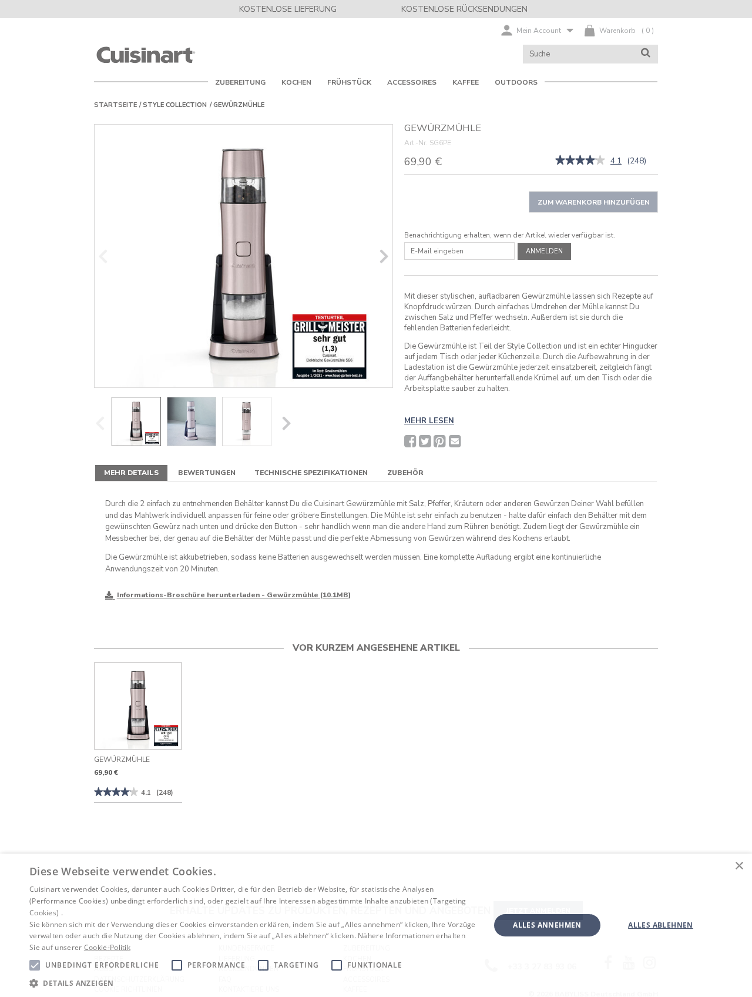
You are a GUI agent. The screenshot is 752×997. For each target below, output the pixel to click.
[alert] (376, 925)
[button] (252, 982)
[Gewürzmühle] (243, 256)
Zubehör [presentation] (405, 472)
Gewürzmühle (122, 759)
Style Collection (175, 105)
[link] (580, 161)
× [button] (738, 866)
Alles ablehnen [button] (660, 925)
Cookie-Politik (107, 947)
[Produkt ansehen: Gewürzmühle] (138, 706)
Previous (103, 256)
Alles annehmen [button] (547, 925)
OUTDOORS (516, 82)
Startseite (115, 105)
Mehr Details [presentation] (131, 472)
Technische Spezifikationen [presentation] (311, 472)
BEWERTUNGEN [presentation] (207, 472)
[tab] (131, 473)
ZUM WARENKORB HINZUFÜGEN (594, 202)
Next (384, 256)
